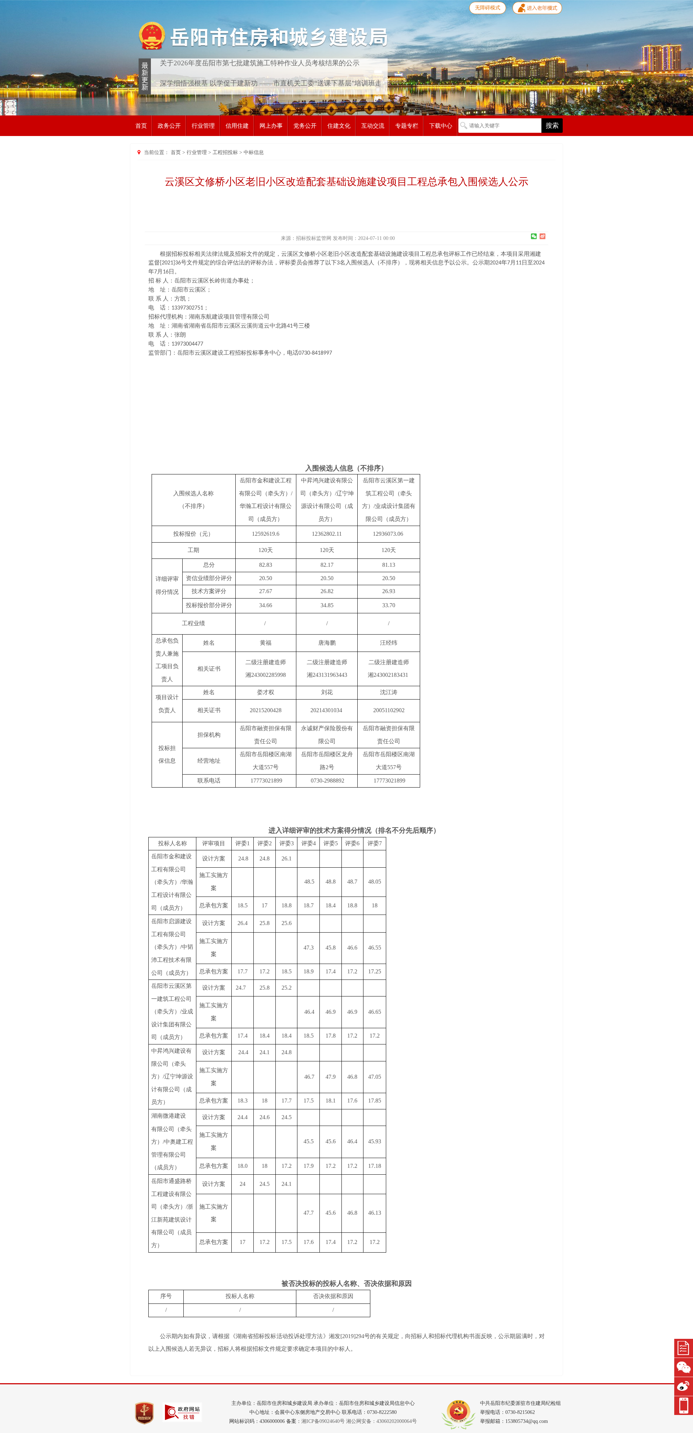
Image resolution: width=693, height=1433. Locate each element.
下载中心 (440, 126)
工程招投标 (225, 152)
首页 (141, 126)
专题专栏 (406, 126)
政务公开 (169, 126)
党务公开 (305, 126)
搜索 (552, 125)
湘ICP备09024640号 (323, 1421)
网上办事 (271, 126)
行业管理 (203, 126)
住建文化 (338, 126)
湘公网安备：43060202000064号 (381, 1421)
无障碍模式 (487, 7)
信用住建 (237, 126)
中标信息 (254, 152)
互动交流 (372, 126)
